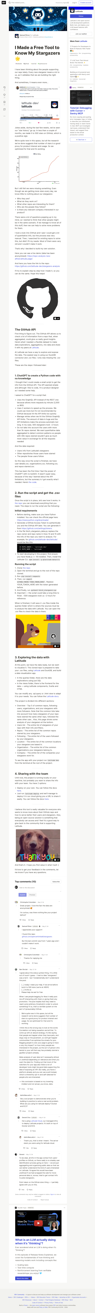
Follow (81, 16)
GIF (58, 318)
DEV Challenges (18, 1297)
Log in (74, 3)
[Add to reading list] (4, 103)
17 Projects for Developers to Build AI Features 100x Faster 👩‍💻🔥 (80, 50)
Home (10, 1297)
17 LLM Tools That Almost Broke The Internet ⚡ (79, 63)
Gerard (21, 1154)
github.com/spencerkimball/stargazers (37, 937)
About (35, 1300)
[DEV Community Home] (3, 2)
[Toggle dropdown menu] (59, 901)
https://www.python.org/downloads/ (33, 520)
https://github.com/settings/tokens (37, 528)
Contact (41, 1300)
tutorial (33, 64)
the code (32, 482)
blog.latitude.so (49, 37)
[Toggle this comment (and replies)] (16, 905)
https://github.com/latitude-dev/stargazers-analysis (37, 266)
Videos (33, 1297)
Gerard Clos (29, 1117)
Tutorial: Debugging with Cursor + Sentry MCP (81, 111)
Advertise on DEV (65, 1297)
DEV (54, 1305)
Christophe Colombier (28, 902)
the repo (18, 503)
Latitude (35, 35)
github (26, 64)
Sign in (52, 1194)
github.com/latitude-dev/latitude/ (43, 539)
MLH (71, 1300)
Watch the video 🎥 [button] (23, 1278)
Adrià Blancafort (26, 1095)
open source (36, 1305)
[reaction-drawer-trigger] (4, 88)
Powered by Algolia (61, 2)
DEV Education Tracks (43, 1297)
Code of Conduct (32, 1200)
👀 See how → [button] (81, 140)
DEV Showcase (26, 1300)
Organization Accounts (79, 1297)
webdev (19, 64)
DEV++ (27, 1297)
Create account (85, 3)
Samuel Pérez (25, 35)
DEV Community (19, 1294)
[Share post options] (4, 116)
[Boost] (4, 109)
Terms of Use (59, 1302)
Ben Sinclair (23, 969)
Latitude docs (52, 696)
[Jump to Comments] (4, 96)
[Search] (9, 2)
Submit (22, 895)
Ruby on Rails (43, 1307)
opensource (42, 64)
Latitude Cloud (36, 1121)
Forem (26, 1305)
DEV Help (55, 1297)
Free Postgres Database (52, 1300)
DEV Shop (65, 1300)
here (19, 791)
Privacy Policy (48, 1302)
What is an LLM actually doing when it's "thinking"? (35, 1241)
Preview (32, 895)
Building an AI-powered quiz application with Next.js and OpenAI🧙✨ (80, 76)
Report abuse (45, 1200)
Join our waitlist (81, 34)
